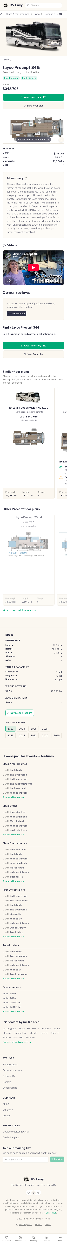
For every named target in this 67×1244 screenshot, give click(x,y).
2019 (57, 735)
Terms (48, 1224)
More (60, 1241)
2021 (33, 735)
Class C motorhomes (15, 843)
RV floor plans (10, 1064)
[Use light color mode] (33, 1192)
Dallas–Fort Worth (29, 1028)
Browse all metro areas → (17, 1042)
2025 (34, 728)
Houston (46, 1028)
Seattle (7, 1037)
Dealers (7, 1082)
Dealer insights (11, 1137)
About (6, 1103)
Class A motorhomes (17, 14)
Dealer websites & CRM (16, 1131)
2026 (22, 728)
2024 (45, 728)
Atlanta (57, 1028)
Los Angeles (9, 1028)
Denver (44, 1033)
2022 (22, 735)
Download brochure (21, 712)
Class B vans (10, 805)
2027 (10, 728)
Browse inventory (12, 1070)
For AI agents (25, 1224)
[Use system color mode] (28, 1192)
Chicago (54, 1033)
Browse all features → (13, 797)
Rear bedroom (11, 78)
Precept (48, 14)
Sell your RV (9, 1076)
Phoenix (7, 1033)
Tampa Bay (20, 1033)
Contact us (51, 1213)
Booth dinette (29, 78)
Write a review (16, 313)
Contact (7, 1115)
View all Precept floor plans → (19, 610)
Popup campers (12, 987)
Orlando (33, 1033)
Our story (8, 1109)
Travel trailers (11, 945)
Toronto (30, 1037)
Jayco (37, 14)
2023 (10, 735)
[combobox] (43, 5)
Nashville (18, 1037)
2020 (45, 735)
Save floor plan (35, 105)
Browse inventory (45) (33, 97)
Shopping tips (10, 1087)
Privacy (38, 1224)
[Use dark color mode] (38, 1192)
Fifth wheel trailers (14, 889)
